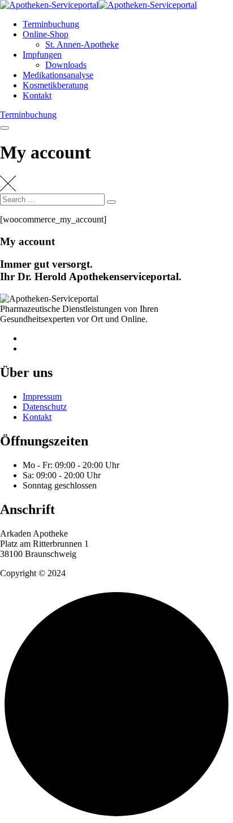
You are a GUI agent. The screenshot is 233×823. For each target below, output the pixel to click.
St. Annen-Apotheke (82, 44)
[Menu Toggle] (4, 128)
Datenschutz (45, 406)
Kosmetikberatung (55, 85)
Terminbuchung (51, 24)
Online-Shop (45, 34)
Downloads (66, 65)
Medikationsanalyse (58, 75)
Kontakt (37, 95)
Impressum (42, 396)
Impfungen (42, 54)
